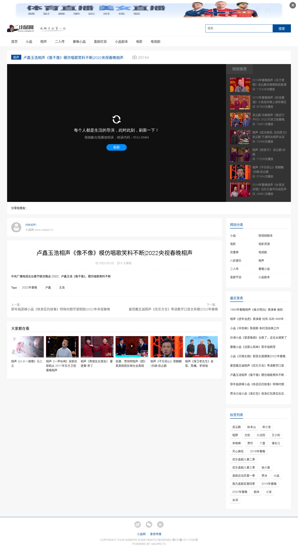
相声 (43, 41)
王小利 (276, 435)
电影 (139, 41)
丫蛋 (262, 443)
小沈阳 (261, 435)
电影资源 (264, 244)
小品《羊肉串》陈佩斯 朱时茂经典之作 (254, 328)
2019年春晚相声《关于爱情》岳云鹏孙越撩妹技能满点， (269, 84)
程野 (235, 435)
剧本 (256, 491)
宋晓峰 (236, 443)
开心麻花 (238, 451)
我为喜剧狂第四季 (243, 483)
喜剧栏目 (100, 41)
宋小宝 (266, 427)
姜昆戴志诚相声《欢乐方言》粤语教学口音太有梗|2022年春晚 (173, 309)
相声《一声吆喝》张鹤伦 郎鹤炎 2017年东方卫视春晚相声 (61, 365)
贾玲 (250, 443)
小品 (29, 41)
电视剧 (155, 41)
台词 (235, 500)
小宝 (269, 491)
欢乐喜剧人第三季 (243, 467)
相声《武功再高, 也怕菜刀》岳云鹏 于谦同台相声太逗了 (269, 137)
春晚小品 (79, 41)
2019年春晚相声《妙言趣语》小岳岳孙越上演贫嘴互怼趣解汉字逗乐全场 (269, 102)
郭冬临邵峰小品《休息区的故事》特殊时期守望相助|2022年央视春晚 (60, 309)
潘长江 (276, 443)
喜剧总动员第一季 (243, 475)
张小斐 (266, 467)
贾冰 (264, 475)
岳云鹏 (236, 427)
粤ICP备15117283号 (185, 539)
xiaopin (30, 224)
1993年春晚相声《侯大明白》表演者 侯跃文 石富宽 (262, 309)
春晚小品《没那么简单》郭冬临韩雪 (252, 346)
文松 (247, 435)
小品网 (141, 534)
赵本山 (251, 427)
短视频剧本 (265, 235)
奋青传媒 (155, 534)
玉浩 (62, 287)
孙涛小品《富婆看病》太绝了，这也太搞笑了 (258, 337)
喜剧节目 (235, 277)
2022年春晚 (29, 287)
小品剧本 (121, 41)
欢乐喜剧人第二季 (243, 459)
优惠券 (234, 252)
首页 (14, 41)
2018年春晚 (257, 451)
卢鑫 (48, 287)
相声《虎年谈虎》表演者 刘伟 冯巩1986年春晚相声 (262, 319)
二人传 (60, 41)
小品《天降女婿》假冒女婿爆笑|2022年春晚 (257, 356)
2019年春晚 (269, 483)
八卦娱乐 (235, 260)
